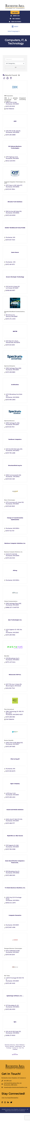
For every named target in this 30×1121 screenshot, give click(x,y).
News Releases (20, 1044)
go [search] (16, 67)
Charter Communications (10, 601)
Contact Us (15, 1047)
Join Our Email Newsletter (10, 1098)
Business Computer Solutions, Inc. (13, 551)
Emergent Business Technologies (13, 948)
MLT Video (7, 975)
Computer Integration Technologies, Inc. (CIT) (15, 182)
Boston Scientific (8, 740)
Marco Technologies (9, 500)
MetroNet (6, 656)
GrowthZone (21, 1110)
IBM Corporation (8, 95)
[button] (4, 75)
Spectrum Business (9, 420)
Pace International (9, 709)
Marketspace (18, 1046)
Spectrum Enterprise (9, 366)
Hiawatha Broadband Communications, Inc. (14, 312)
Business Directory (10, 1044)
